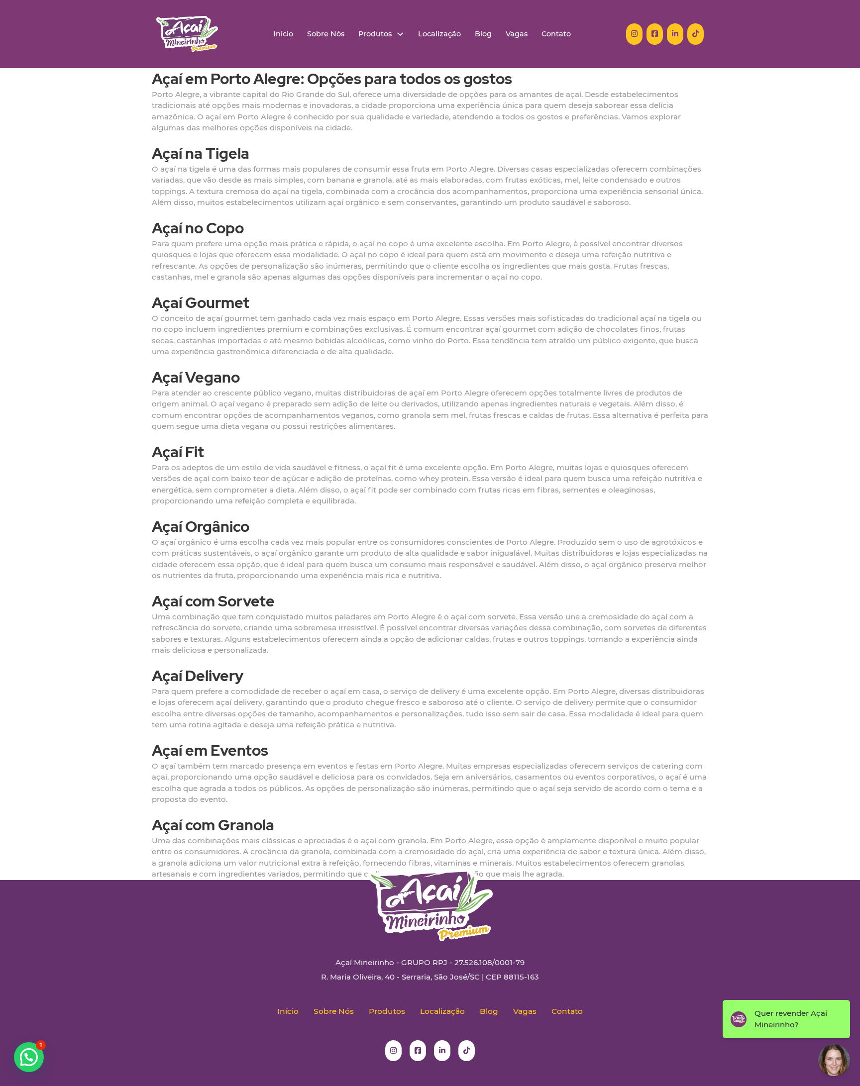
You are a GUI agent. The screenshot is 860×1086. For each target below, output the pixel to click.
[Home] (187, 34)
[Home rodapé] (430, 897)
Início (283, 34)
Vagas (517, 34)
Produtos (375, 34)
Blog (483, 34)
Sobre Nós (325, 34)
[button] (29, 1057)
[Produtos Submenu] (400, 34)
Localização (439, 34)
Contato (556, 34)
